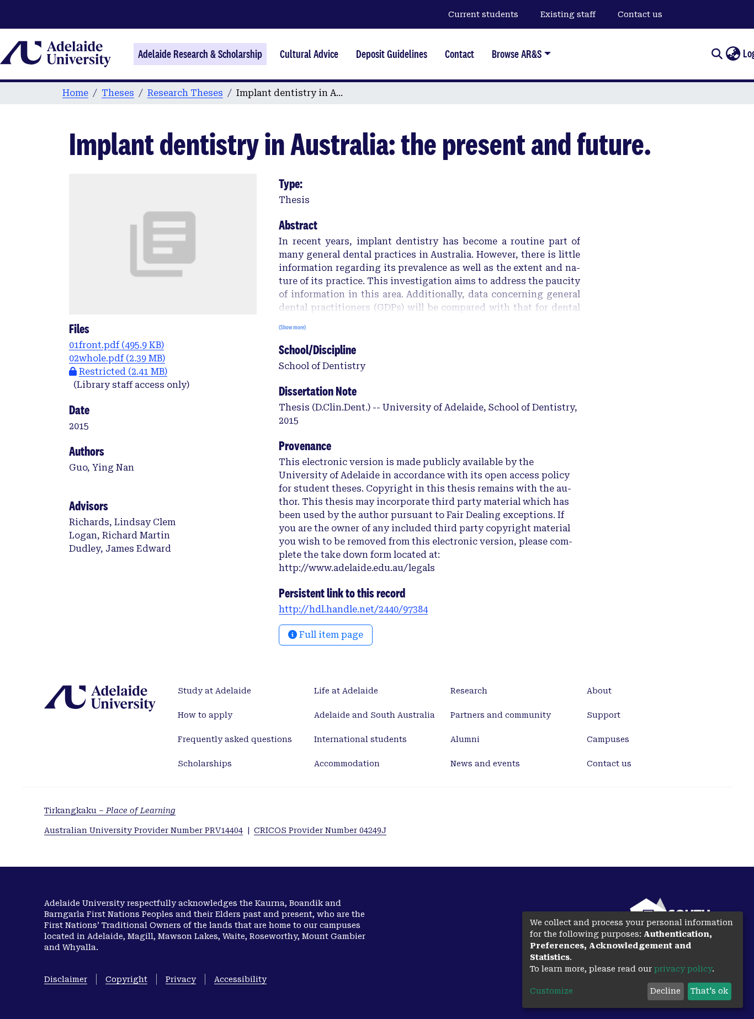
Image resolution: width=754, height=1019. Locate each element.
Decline (665, 990)
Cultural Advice (309, 54)
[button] (733, 54)
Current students (483, 14)
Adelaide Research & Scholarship (200, 54)
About (599, 690)
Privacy (181, 979)
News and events (485, 763)
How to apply (205, 715)
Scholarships (205, 763)
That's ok (709, 990)
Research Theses (185, 93)
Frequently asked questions (235, 739)
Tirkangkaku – (110, 810)
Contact (459, 54)
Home (75, 93)
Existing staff (568, 14)
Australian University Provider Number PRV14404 (143, 830)
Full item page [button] (330, 634)
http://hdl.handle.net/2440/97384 (353, 609)
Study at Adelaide (214, 690)
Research (468, 690)
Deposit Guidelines (391, 54)
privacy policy (683, 968)
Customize (551, 990)
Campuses (608, 739)
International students (360, 739)
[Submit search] (717, 54)
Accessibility (240, 979)
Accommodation (347, 763)
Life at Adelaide (346, 690)
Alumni (465, 739)
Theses (118, 93)
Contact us (640, 14)
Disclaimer (65, 979)
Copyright (126, 979)
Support (603, 715)
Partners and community (500, 715)
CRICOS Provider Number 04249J (320, 830)
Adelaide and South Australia (374, 715)
